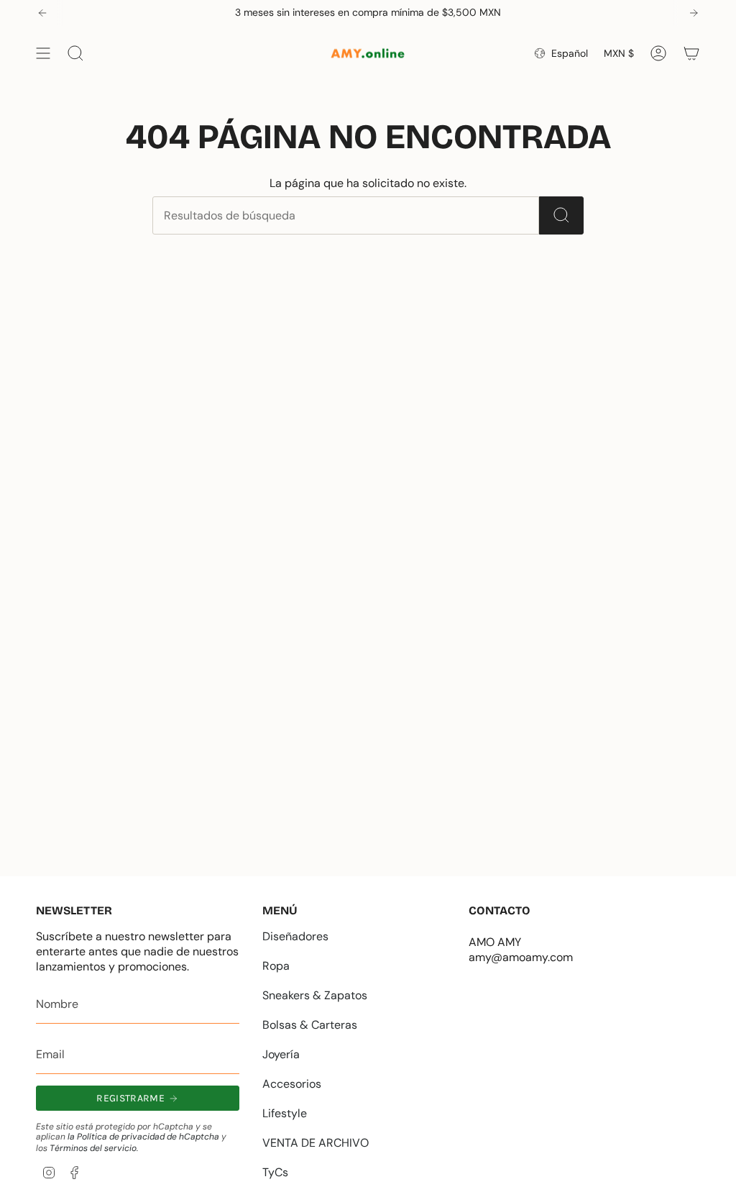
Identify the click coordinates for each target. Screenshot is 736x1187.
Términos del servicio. (94, 1148)
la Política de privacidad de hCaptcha (144, 1136)
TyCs (275, 1172)
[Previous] (42, 12)
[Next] (693, 12)
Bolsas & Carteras (309, 1024)
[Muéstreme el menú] (43, 53)
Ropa (276, 965)
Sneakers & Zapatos (314, 995)
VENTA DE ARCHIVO (315, 1142)
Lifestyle (284, 1113)
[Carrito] (691, 53)
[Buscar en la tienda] (561, 215)
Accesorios (291, 1083)
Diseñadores (295, 936)
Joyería (281, 1054)
